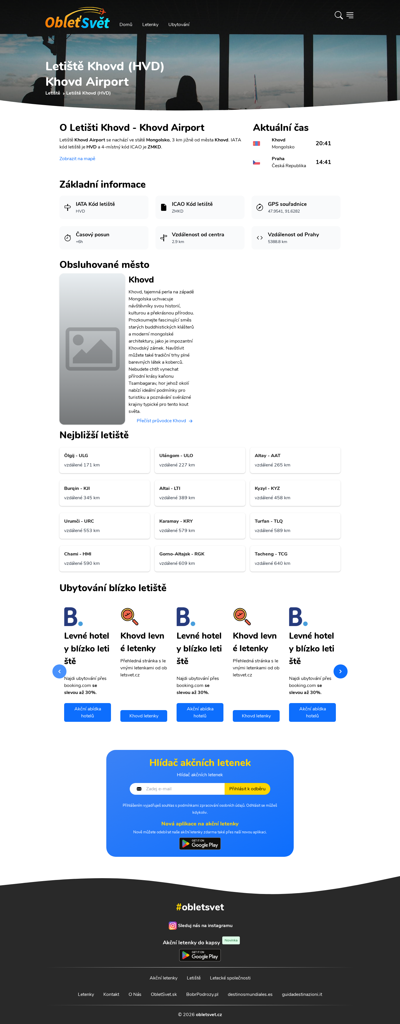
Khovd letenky (143, 716)
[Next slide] (341, 671)
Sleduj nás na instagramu (205, 925)
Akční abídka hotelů (87, 712)
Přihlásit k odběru (247, 789)
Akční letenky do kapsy (200, 942)
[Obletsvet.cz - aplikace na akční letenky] (200, 843)
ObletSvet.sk (164, 994)
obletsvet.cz (209, 1014)
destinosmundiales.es (250, 994)
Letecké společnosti (230, 978)
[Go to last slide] (59, 671)
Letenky (150, 24)
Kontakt (111, 994)
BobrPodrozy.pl (202, 994)
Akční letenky (163, 978)
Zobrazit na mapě (77, 158)
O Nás (135, 994)
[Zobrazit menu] (350, 15)
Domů (125, 24)
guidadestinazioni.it (302, 994)
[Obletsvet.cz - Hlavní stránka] (77, 15)
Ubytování (178, 24)
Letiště (194, 978)
